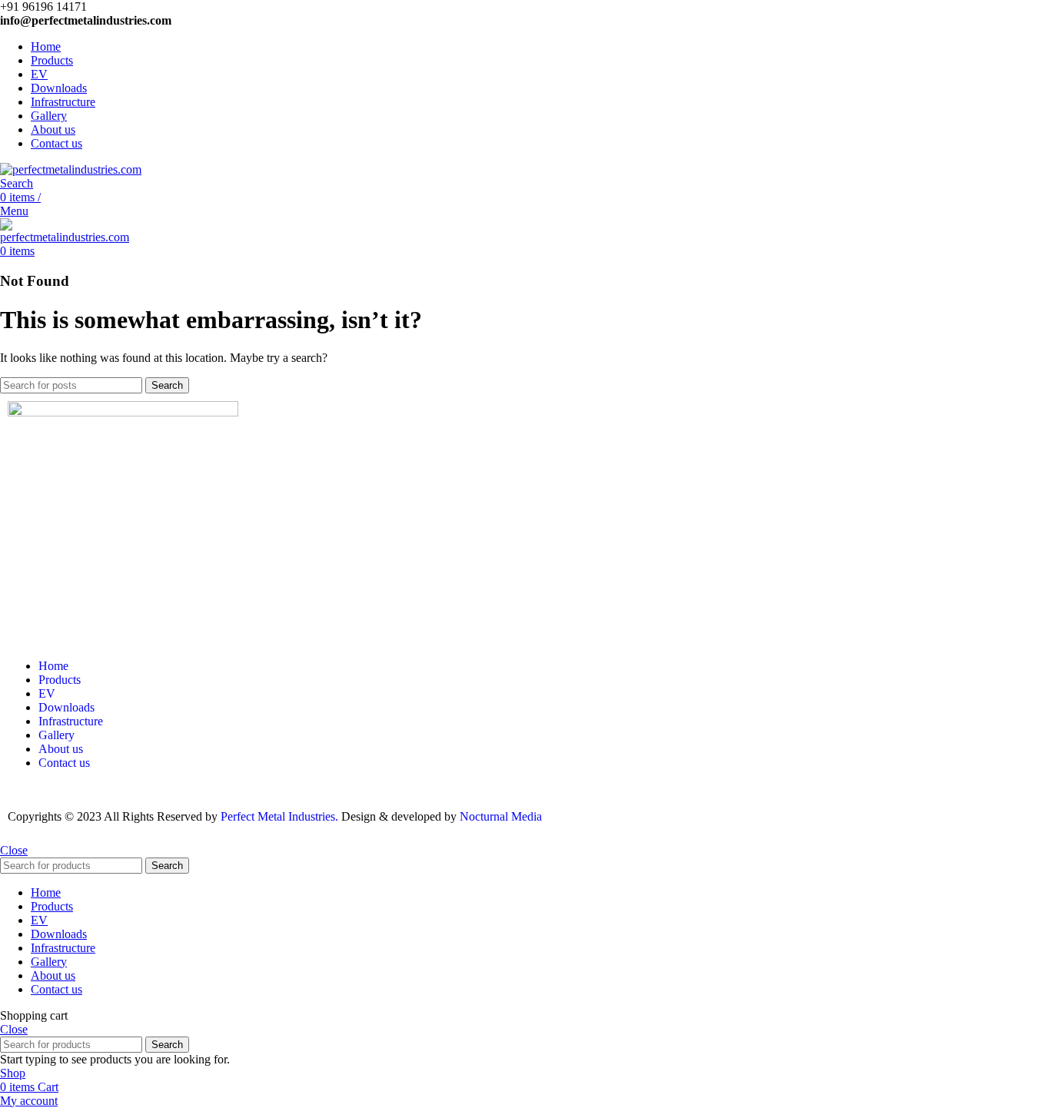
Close (14, 850)
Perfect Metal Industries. (279, 816)
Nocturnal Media (502, 816)
